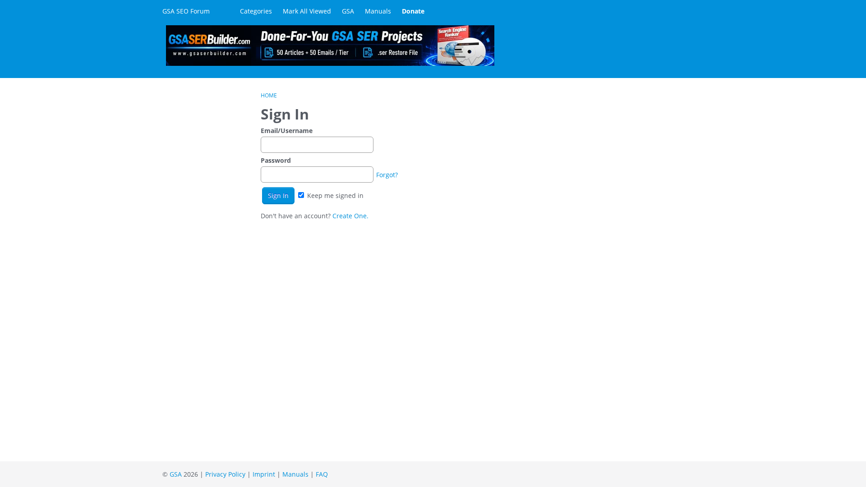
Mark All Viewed (307, 11)
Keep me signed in (334, 195)
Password (276, 160)
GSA (348, 11)
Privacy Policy (225, 474)
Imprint (264, 474)
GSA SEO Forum (186, 11)
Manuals (378, 11)
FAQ (322, 474)
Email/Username (287, 130)
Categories (256, 11)
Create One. (350, 215)
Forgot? (387, 174)
